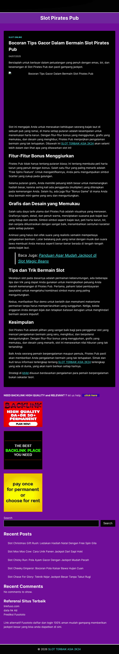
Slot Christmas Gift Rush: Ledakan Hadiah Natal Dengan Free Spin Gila (52, 543)
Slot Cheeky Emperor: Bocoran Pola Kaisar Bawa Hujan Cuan (45, 568)
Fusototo (27, 622)
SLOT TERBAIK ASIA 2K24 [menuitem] (77, 143)
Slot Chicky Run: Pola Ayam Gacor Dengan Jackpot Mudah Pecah (48, 560)
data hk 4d (10, 610)
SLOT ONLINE (15, 37)
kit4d (25, 373)
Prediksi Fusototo (14, 614)
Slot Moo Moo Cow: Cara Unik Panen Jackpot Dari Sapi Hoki (45, 551)
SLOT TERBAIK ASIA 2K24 (74, 362)
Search (8, 517)
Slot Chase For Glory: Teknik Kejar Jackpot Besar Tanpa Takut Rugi (49, 576)
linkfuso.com (11, 606)
